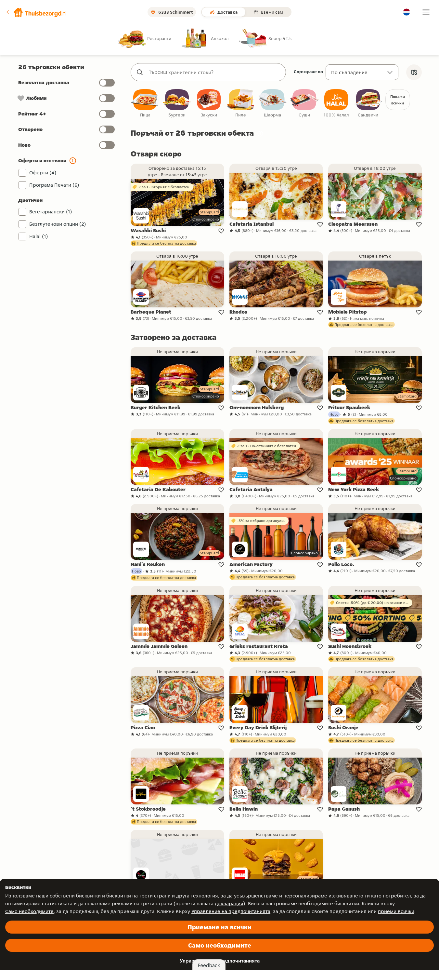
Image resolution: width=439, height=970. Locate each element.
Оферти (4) (43, 172)
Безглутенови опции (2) (57, 224)
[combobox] (215, 72)
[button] (36, 12)
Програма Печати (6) (54, 185)
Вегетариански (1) (50, 211)
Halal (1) (38, 236)
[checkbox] (145, 103)
